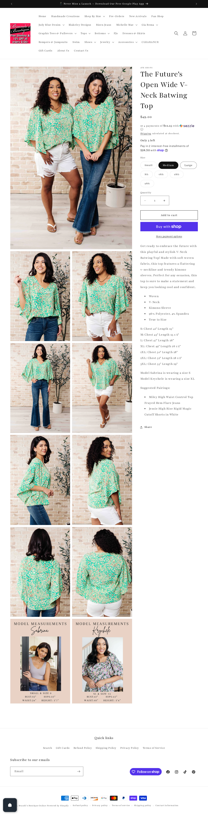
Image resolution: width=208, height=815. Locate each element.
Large (188, 165)
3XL (149, 184)
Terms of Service (154, 748)
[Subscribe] (78, 771)
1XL (163, 175)
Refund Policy (83, 748)
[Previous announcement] (11, 4)
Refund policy (80, 805)
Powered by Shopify (58, 805)
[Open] (10, 805)
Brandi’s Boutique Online (32, 805)
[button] (94, 16)
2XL (179, 175)
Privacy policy (100, 805)
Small (151, 166)
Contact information (167, 805)
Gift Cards (63, 748)
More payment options (169, 236)
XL (149, 175)
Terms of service (121, 805)
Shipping (145, 133)
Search (47, 748)
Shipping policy (143, 805)
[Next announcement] (196, 4)
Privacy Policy (129, 748)
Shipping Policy (106, 748)
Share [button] (148, 427)
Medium (168, 165)
